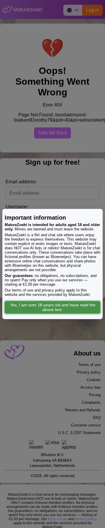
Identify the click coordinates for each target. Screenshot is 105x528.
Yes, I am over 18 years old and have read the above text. (52, 307)
